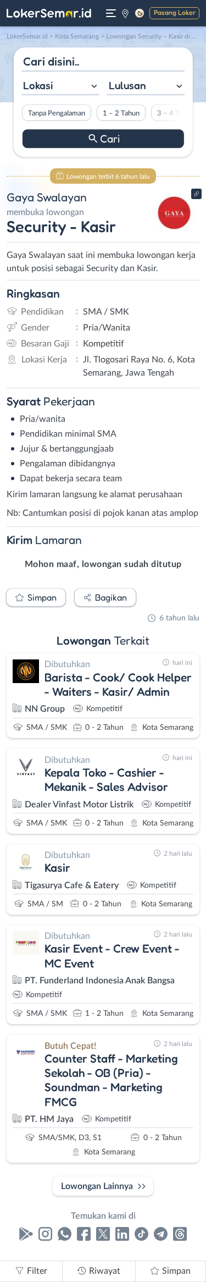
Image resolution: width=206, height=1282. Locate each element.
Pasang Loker (175, 12)
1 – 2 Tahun (120, 113)
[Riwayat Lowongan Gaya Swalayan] (174, 232)
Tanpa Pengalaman (56, 113)
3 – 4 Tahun (175, 113)
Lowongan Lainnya (97, 1186)
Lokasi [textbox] (38, 85)
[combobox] (60, 86)
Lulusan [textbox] (127, 85)
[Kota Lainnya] (125, 13)
